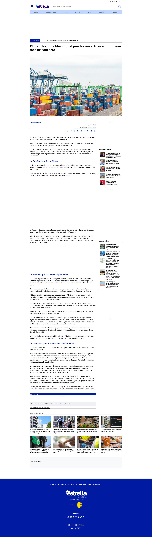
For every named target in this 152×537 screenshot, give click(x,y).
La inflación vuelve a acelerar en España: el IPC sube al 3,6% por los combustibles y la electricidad (40, 450)
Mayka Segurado (35, 122)
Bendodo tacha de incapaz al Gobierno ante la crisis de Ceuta (112, 161)
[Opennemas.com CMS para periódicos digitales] (76, 526)
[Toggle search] (119, 6)
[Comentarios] (68, 130)
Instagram (56, 404)
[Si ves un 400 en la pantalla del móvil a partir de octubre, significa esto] (64, 441)
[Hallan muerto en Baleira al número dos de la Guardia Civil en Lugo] (102, 246)
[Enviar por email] (71, 130)
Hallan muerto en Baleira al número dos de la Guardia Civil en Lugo (112, 247)
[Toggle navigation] (32, 6)
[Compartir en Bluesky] (84, 130)
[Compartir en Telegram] (88, 130)
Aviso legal (82, 484)
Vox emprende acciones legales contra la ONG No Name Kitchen (113, 175)
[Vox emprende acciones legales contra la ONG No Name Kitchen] (102, 176)
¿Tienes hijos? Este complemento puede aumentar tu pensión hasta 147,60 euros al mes (63, 431)
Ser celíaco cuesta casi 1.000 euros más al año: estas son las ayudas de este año (111, 450)
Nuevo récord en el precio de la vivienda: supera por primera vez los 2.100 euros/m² (40, 431)
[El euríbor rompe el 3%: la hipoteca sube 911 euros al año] (111, 422)
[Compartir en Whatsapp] (94, 130)
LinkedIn (67, 404)
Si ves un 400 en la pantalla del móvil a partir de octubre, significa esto (63, 450)
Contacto (53, 484)
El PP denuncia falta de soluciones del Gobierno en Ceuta (57, 40)
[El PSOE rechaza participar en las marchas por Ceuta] (102, 183)
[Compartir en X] (81, 130)
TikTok (62, 404)
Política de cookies (63, 484)
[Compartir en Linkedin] (91, 130)
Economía (63, 397)
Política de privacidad (94, 484)
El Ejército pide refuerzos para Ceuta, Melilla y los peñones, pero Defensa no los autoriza (112, 284)
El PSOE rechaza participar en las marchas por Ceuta (111, 182)
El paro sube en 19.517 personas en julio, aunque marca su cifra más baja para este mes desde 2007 (87, 450)
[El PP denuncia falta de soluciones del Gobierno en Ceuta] (102, 169)
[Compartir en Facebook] (78, 130)
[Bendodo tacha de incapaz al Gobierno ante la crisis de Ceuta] (102, 162)
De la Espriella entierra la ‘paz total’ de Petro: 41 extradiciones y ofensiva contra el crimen (113, 155)
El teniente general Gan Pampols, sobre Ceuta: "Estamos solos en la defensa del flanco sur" (113, 254)
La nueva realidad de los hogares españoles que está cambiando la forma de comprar (87, 431)
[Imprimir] (74, 130)
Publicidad (74, 484)
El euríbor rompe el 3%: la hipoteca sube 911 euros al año (111, 430)
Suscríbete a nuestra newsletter (39, 407)
